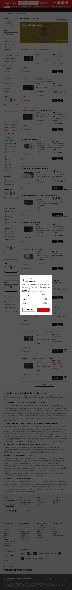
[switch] (45, 299)
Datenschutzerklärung (26, 291)
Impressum (34, 291)
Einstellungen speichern (29, 310)
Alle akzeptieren (43, 310)
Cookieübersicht (40, 291)
